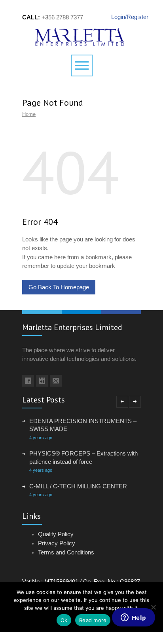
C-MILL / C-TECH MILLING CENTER (78, 486)
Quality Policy (56, 534)
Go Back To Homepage (58, 287)
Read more (92, 620)
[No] (153, 607)
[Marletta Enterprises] (81, 37)
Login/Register (126, 17)
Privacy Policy (56, 543)
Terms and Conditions (66, 552)
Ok (64, 620)
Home (29, 114)
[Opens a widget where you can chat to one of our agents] (133, 618)
